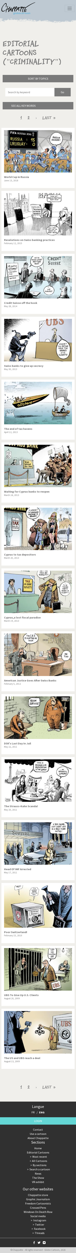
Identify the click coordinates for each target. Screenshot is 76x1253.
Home (38, 1148)
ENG (42, 1112)
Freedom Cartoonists (38, 1203)
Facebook (39, 1228)
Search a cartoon (40, 1169)
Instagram (39, 1220)
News (38, 1173)
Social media (38, 1216)
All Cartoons (39, 1161)
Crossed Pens (38, 1207)
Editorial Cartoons (38, 1152)
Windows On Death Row (38, 1212)
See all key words (23, 105)
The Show (38, 1177)
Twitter (39, 1224)
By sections (39, 1165)
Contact (38, 1129)
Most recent (39, 1156)
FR (33, 1112)
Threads (40, 1233)
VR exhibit (38, 1182)
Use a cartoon (38, 1134)
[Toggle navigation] (70, 8)
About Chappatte (38, 1138)
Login (38, 1121)
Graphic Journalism (38, 1199)
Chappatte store (38, 1195)
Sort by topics (38, 78)
